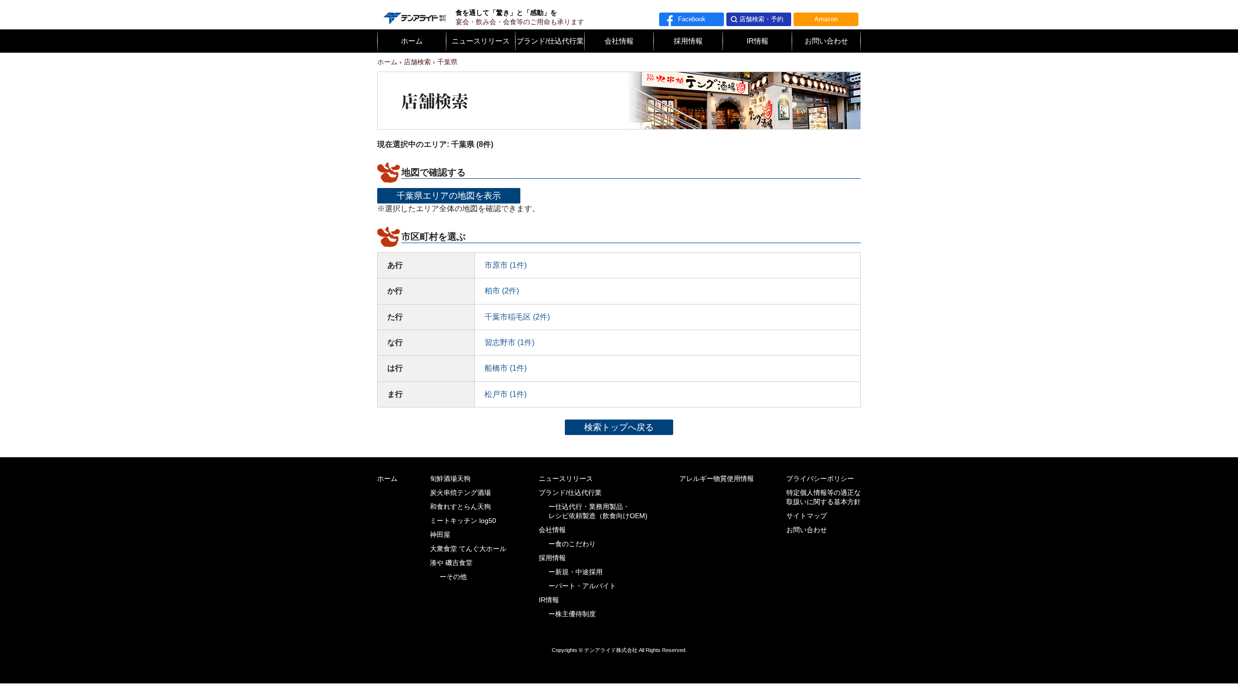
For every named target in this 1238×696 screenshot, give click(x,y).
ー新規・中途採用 (575, 572)
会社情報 (619, 41)
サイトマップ (806, 516)
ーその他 (453, 576)
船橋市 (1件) (506, 368)
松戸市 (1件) (506, 394)
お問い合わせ (826, 41)
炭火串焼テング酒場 (460, 492)
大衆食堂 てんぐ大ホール (468, 548)
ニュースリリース (481, 41)
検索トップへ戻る (619, 427)
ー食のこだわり (572, 544)
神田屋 (440, 534)
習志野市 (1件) (509, 342)
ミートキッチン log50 (463, 520)
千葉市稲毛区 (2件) (517, 317)
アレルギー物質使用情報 (716, 478)
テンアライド (414, 14)
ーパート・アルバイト (582, 586)
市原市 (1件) (506, 265)
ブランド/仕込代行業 (550, 41)
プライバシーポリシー (820, 478)
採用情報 (688, 41)
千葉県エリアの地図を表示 (449, 195)
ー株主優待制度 (572, 614)
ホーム (412, 41)
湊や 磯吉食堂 (451, 562)
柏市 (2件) (502, 291)
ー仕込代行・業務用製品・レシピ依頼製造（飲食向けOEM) (598, 511)
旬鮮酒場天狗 (450, 478)
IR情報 (757, 41)
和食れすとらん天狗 (460, 506)
